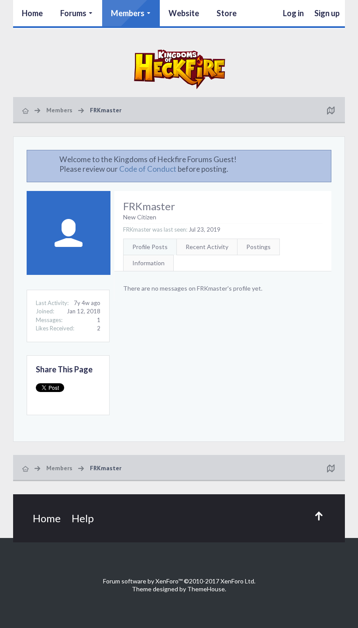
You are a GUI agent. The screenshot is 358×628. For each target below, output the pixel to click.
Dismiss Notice (325, 159)
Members (128, 13)
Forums (73, 13)
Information (148, 263)
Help (83, 518)
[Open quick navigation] (330, 110)
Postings (258, 246)
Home (32, 13)
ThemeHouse (206, 589)
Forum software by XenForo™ (179, 581)
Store (227, 13)
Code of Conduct (147, 168)
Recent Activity (207, 246)
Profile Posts (150, 246)
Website (184, 13)
